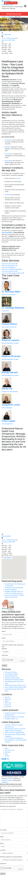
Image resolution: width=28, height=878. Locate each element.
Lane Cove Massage (8, 267)
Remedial (7, 147)
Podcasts (7, 752)
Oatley (7, 701)
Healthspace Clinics (7, 4)
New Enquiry (7, 1)
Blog (6, 754)
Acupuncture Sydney (11, 676)
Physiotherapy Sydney (11, 674)
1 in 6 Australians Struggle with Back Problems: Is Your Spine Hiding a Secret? (15, 740)
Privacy (10, 778)
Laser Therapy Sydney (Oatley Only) (15, 687)
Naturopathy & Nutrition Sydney (14, 679)
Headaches (8, 194)
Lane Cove (8, 705)
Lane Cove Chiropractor (9, 263)
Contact (7, 755)
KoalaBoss (5, 782)
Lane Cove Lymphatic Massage (11, 269)
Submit (4, 665)
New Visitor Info (9, 750)
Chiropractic (8, 140)
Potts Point (8, 706)
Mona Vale (8, 703)
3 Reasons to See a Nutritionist (14, 587)
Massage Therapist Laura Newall (14, 716)
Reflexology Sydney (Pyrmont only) (15, 685)
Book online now (11, 3)
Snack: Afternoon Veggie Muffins (14, 732)
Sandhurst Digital (7, 780)
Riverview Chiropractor (9, 265)
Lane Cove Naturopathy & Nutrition (12, 273)
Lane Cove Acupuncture (9, 271)
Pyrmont (7, 697)
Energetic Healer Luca (11, 718)
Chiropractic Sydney (11, 672)
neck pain (17, 178)
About (6, 748)
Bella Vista (8, 699)
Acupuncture (8, 154)
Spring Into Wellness (11, 589)
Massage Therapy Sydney (12, 677)
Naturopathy (8, 160)
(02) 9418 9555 (6, 34)
